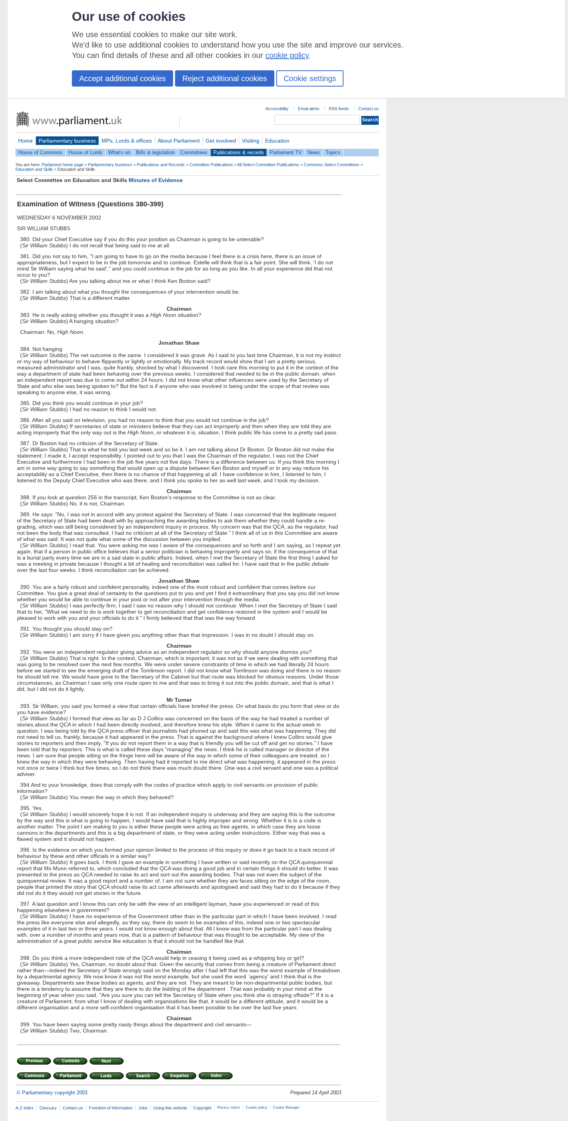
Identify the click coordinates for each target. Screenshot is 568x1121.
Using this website (170, 1108)
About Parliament (179, 141)
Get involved (221, 141)
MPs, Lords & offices (127, 141)
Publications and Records (161, 164)
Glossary (48, 1108)
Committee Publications (211, 164)
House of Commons (40, 152)
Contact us (368, 108)
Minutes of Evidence (156, 180)
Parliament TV (286, 152)
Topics (333, 152)
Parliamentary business (67, 141)
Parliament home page (62, 164)
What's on (119, 152)
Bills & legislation (155, 152)
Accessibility (277, 108)
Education (277, 141)
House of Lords (85, 152)
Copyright (202, 1108)
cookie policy (287, 55)
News (314, 152)
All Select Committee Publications (268, 164)
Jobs (143, 1108)
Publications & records (238, 152)
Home (25, 141)
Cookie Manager (286, 1107)
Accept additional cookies (122, 78)
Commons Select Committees (331, 164)
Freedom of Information (111, 1108)
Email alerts (309, 108)
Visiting (250, 141)
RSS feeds (339, 108)
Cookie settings (310, 78)
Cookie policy (256, 1107)
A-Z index (24, 1108)
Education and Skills (34, 169)
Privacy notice (228, 1107)
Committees (193, 152)
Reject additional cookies (224, 78)
